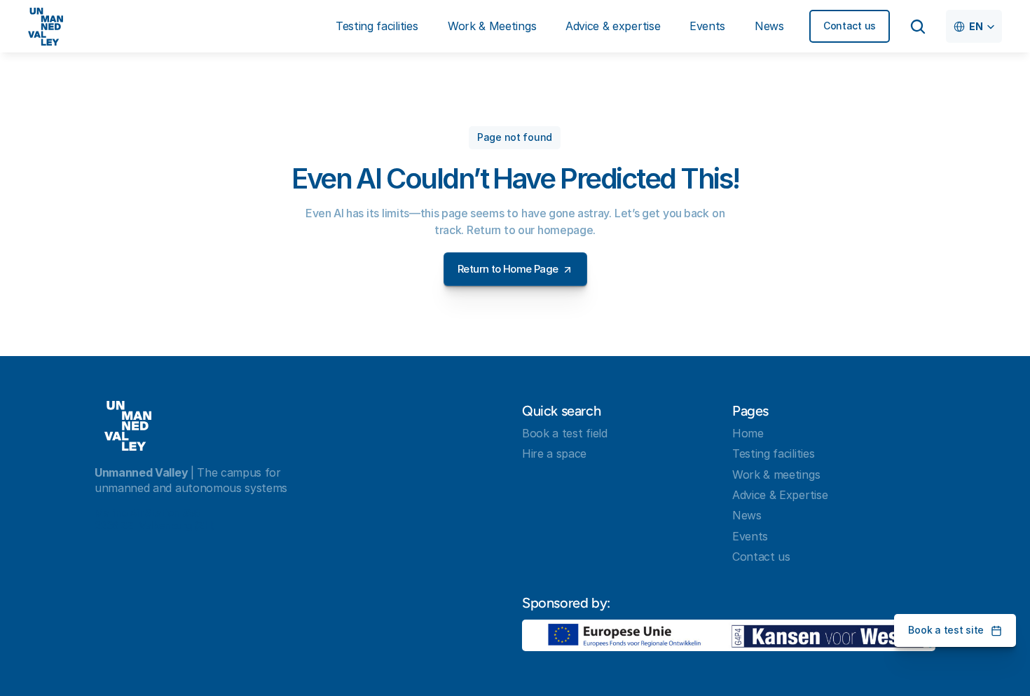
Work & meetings (776, 475)
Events (750, 536)
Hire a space (554, 453)
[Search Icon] (918, 27)
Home (748, 433)
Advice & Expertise (780, 495)
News (747, 515)
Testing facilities (773, 453)
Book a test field (564, 433)
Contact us (761, 557)
